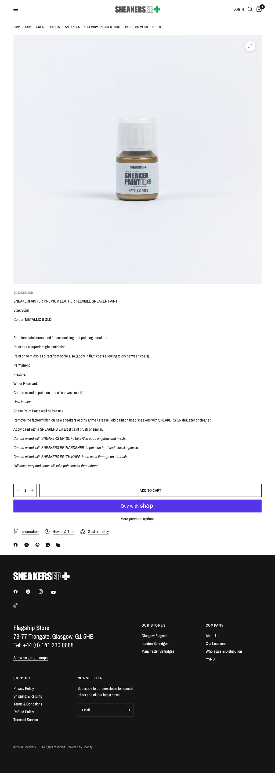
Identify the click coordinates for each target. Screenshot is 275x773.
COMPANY (215, 625)
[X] (27, 545)
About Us (212, 635)
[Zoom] (250, 46)
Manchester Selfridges (158, 651)
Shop (28, 27)
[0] (258, 9)
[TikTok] (19, 605)
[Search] (250, 9)
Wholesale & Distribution (224, 651)
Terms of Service (25, 719)
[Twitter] (32, 592)
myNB (210, 659)
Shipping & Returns (27, 696)
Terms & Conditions (27, 704)
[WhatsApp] (49, 545)
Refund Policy (23, 712)
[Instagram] (44, 592)
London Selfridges (155, 643)
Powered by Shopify (79, 747)
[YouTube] (57, 592)
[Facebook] (16, 545)
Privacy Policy (23, 688)
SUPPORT (22, 678)
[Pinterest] (38, 545)
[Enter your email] (128, 710)
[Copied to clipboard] (59, 545)
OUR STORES (154, 625)
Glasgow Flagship (155, 635)
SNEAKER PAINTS (48, 27)
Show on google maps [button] (30, 657)
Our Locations (216, 643)
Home (16, 27)
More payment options (138, 518)
